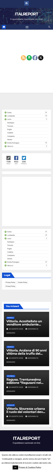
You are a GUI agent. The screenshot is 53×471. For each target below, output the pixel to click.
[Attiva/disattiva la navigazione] (27, 27)
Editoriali (11, 376)
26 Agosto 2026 (16, 329)
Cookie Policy (22, 282)
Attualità (10, 405)
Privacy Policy (10, 282)
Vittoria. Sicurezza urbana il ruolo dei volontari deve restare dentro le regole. (25, 412)
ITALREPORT (26, 14)
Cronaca (10, 317)
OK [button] (15, 467)
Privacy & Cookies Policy (30, 467)
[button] (49, 27)
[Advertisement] (26, 204)
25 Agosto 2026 (16, 416)
